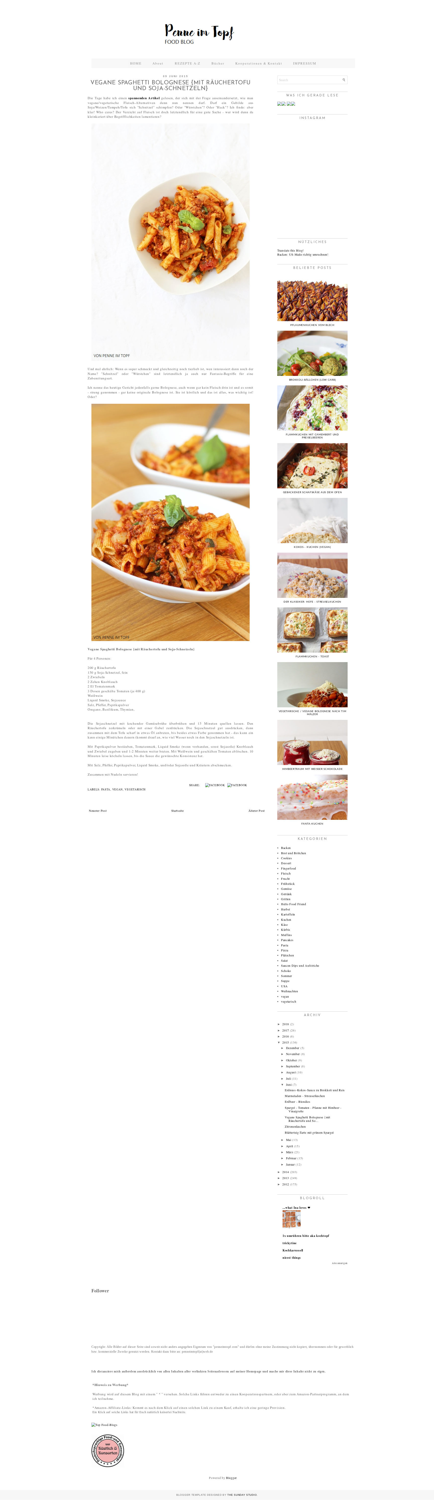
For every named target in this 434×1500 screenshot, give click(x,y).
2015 (285, 1042)
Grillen (286, 899)
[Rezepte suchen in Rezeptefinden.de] (104, 1425)
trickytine (290, 1243)
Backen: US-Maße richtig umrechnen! (303, 254)
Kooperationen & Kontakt (258, 63)
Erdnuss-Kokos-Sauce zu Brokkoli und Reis (315, 1090)
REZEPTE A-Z (187, 63)
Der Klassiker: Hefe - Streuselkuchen (312, 602)
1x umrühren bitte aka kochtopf (306, 1236)
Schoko (286, 971)
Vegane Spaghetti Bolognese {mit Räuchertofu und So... (307, 1119)
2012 (285, 1184)
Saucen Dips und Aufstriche (300, 965)
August (291, 1072)
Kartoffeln (288, 914)
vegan (117, 789)
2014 (285, 1172)
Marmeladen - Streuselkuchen (305, 1096)
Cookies (286, 858)
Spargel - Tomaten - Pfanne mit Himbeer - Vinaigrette (313, 1109)
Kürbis (285, 930)
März (289, 1152)
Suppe (285, 981)
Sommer (286, 976)
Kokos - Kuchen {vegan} (312, 547)
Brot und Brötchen (293, 853)
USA (284, 986)
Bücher (217, 63)
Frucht (285, 879)
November (293, 1054)
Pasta (106, 789)
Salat (284, 960)
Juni (289, 1084)
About (158, 63)
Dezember (293, 1048)
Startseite (177, 811)
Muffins (286, 935)
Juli (288, 1078)
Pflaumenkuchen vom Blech (312, 325)
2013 (285, 1178)
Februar (291, 1158)
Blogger (231, 1478)
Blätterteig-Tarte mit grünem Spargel (309, 1132)
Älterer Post (256, 811)
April (289, 1146)
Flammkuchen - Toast (312, 656)
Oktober (291, 1060)
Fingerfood (288, 868)
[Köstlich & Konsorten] (107, 1466)
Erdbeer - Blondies (297, 1102)
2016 (285, 1036)
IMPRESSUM (304, 63)
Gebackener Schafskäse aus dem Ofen (312, 492)
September (293, 1066)
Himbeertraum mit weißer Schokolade (312, 769)
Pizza (284, 950)
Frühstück (288, 884)
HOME (136, 63)
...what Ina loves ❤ (296, 1207)
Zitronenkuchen (295, 1126)
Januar (290, 1164)
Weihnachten (289, 991)
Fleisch (286, 873)
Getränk (286, 894)
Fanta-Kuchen (312, 824)
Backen (286, 848)
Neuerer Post (97, 811)
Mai (288, 1140)
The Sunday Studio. (242, 1494)
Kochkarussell (293, 1250)
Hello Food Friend (293, 904)
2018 (285, 1024)
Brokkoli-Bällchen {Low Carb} (312, 380)
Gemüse (286, 889)
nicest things (292, 1257)
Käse (284, 924)
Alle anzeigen (340, 1263)
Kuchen (286, 919)
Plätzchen (287, 955)
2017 (285, 1030)
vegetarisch (135, 789)
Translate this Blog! (290, 250)
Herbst (285, 909)
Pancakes (287, 940)
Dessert (286, 863)
